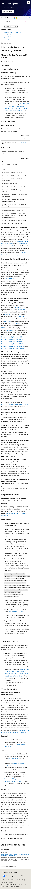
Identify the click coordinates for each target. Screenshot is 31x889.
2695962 (23, 142)
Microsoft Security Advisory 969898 (12, 344)
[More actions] (28, 21)
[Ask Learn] (25, 21)
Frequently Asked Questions (10, 35)
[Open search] (23, 17)
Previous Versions (15, 879)
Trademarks (4, 886)
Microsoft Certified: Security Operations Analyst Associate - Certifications (15, 854)
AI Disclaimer (5, 879)
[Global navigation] (1, 17)
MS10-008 (7, 321)
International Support (11, 779)
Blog (23, 879)
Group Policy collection (16, 611)
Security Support (13, 758)
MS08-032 (21, 310)
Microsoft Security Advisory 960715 (12, 341)
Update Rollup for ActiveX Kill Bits (12, 32)
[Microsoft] (15, 18)
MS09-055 (21, 316)
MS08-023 (18, 307)
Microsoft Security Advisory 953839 (12, 337)
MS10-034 (16, 323)
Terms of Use (22, 884)
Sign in (28, 17)
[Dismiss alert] (28, 2)
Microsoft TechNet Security (12, 781)
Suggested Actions (8, 37)
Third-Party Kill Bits (8, 39)
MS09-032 (7, 314)
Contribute (4, 882)
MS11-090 (9, 279)
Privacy (11, 882)
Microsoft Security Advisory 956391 (12, 339)
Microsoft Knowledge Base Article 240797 (14, 404)
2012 (7, 21)
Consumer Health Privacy (8, 884)
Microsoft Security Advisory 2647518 (12, 348)
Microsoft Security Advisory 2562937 (12, 346)
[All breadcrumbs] (2, 21)
